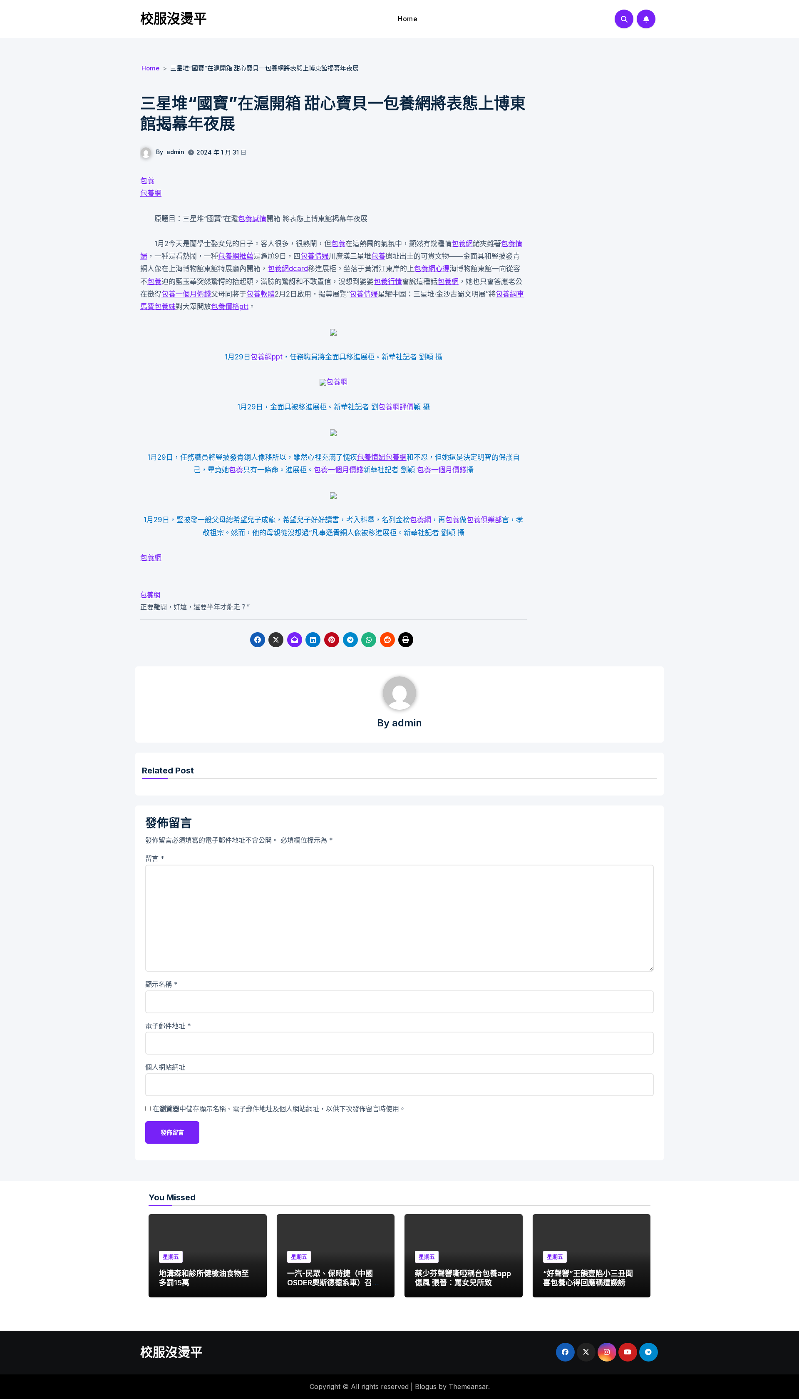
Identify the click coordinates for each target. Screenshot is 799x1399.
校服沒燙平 (173, 18)
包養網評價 (396, 407)
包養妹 (165, 306)
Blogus (426, 1386)
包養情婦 (314, 256)
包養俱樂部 (484, 520)
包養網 (150, 193)
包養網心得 (431, 268)
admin (175, 151)
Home (407, 19)
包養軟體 (260, 294)
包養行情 (388, 281)
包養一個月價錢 (186, 294)
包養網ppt (267, 357)
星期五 (171, 1256)
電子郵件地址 (168, 1026)
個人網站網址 (165, 1067)
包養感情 (252, 218)
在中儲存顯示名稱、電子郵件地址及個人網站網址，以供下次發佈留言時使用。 (279, 1109)
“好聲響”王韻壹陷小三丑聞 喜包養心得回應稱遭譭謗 (588, 1278)
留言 (154, 858)
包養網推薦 (235, 256)
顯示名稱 (161, 984)
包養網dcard (288, 268)
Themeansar (468, 1386)
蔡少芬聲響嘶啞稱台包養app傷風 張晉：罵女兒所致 (463, 1278)
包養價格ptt (229, 306)
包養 (147, 181)
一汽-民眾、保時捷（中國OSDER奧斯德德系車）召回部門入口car (333, 1282)
